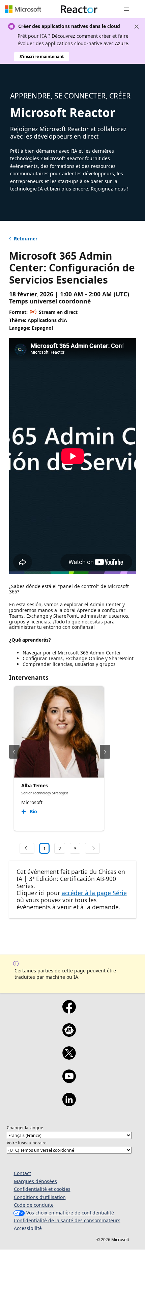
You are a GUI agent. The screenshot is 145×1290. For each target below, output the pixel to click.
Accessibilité (28, 1228)
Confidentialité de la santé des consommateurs (67, 1220)
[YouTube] (69, 1080)
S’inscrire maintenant (42, 56)
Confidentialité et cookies (42, 1189)
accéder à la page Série (94, 893)
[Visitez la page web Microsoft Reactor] (79, 9)
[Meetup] (69, 1034)
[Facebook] (69, 1011)
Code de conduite (34, 1205)
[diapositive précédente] (14, 752)
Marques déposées (35, 1181)
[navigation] (27, 848)
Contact (22, 1173)
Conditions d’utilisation (40, 1197)
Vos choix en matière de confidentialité (70, 1212)
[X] (69, 1057)
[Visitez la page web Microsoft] (23, 9)
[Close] (136, 26)
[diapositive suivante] (105, 752)
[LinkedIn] (69, 1104)
